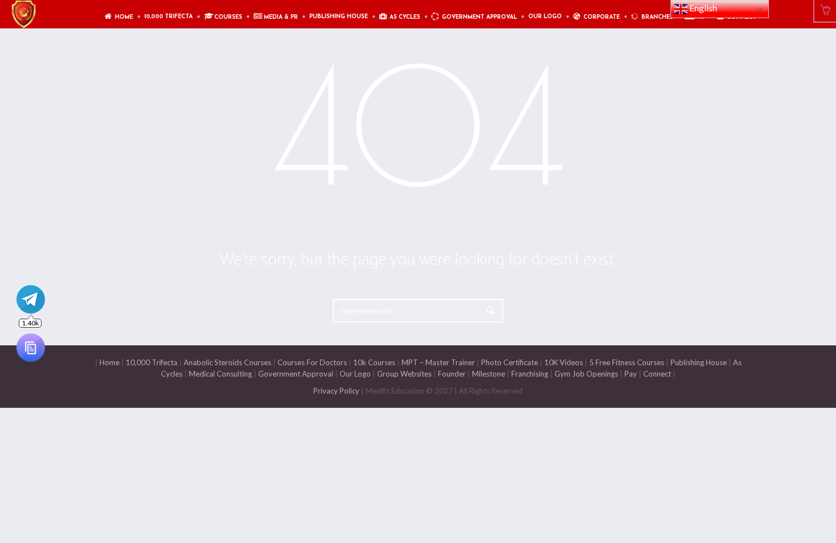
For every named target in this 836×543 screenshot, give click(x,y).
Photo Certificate (508, 362)
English (702, 7)
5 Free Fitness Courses (626, 362)
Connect (657, 373)
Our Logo (355, 373)
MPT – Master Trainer (438, 362)
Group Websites (404, 373)
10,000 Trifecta (151, 362)
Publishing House (699, 362)
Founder (452, 373)
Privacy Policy (336, 390)
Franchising (529, 373)
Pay (630, 373)
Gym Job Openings (586, 373)
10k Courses (374, 362)
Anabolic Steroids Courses (227, 362)
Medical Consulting (219, 373)
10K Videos (563, 362)
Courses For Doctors (312, 362)
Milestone (487, 373)
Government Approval (295, 373)
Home (109, 362)
